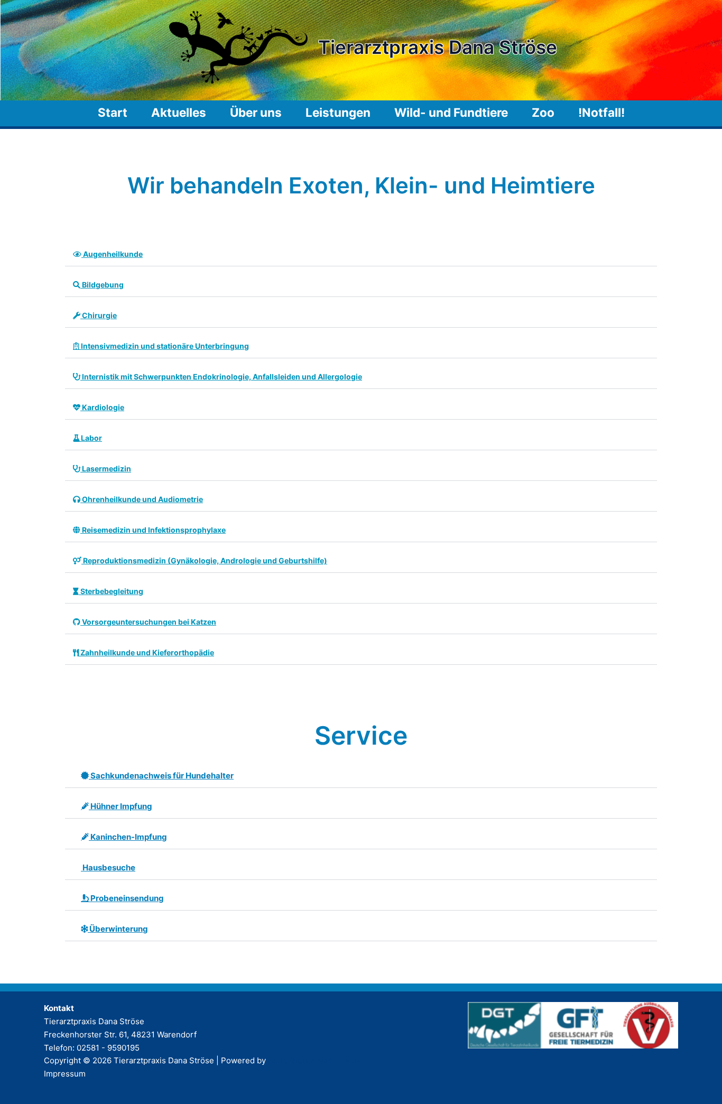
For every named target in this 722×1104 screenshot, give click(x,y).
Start (112, 112)
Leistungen (338, 112)
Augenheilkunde (112, 253)
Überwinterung (118, 929)
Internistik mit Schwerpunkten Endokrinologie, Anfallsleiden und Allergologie (221, 376)
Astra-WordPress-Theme (315, 1060)
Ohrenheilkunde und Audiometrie (141, 499)
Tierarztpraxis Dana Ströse (437, 47)
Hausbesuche (108, 867)
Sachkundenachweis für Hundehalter (161, 776)
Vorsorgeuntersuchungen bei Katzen (148, 621)
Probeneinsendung (126, 898)
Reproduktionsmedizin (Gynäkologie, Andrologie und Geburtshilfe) (204, 560)
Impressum (65, 1074)
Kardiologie (102, 407)
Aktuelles (178, 112)
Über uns (256, 112)
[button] (361, 254)
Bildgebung (102, 284)
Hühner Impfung (120, 806)
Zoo (543, 112)
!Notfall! (601, 112)
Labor (90, 437)
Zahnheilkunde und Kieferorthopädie (146, 652)
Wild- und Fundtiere (451, 112)
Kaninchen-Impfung (128, 837)
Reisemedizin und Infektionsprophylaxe (153, 529)
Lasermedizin (105, 468)
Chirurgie (98, 315)
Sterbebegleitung (111, 591)
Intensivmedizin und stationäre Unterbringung (164, 345)
